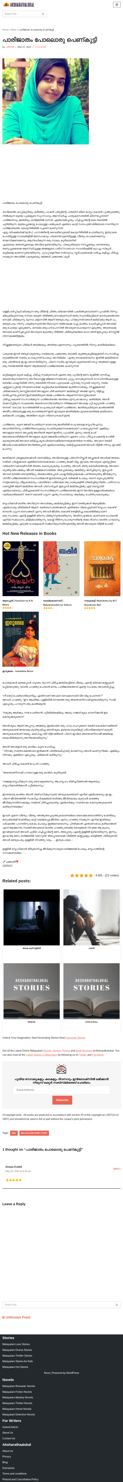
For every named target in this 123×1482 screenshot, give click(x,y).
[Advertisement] (61, 177)
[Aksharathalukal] (18, 5)
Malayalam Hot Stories (15, 1367)
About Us (7, 1432)
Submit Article (10, 1427)
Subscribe (62, 1100)
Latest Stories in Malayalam (41, 1054)
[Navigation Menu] (117, 4)
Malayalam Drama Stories (17, 1350)
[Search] (43, 14)
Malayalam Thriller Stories (17, 1355)
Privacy (6, 1456)
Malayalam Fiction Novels (17, 1392)
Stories (57, 1050)
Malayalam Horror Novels (16, 1409)
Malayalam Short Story (34, 1133)
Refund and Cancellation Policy (20, 1479)
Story (13, 29)
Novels (47, 1050)
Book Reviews (84, 1050)
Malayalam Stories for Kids (17, 1361)
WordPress (72, 1373)
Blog (5, 1462)
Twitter (83, 1054)
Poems (66, 1050)
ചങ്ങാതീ (9, 47)
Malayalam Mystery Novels (17, 1397)
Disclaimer (8, 1468)
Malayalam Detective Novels (18, 1414)
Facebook (98, 1054)
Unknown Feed (18, 1317)
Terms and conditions (14, 1473)
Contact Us (8, 1438)
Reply (117, 1169)
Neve (47, 1373)
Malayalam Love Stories (16, 1344)
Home (5, 29)
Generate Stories (75, 1037)
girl (14, 1133)
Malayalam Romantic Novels (18, 1386)
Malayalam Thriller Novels (17, 1403)
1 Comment (40, 47)
